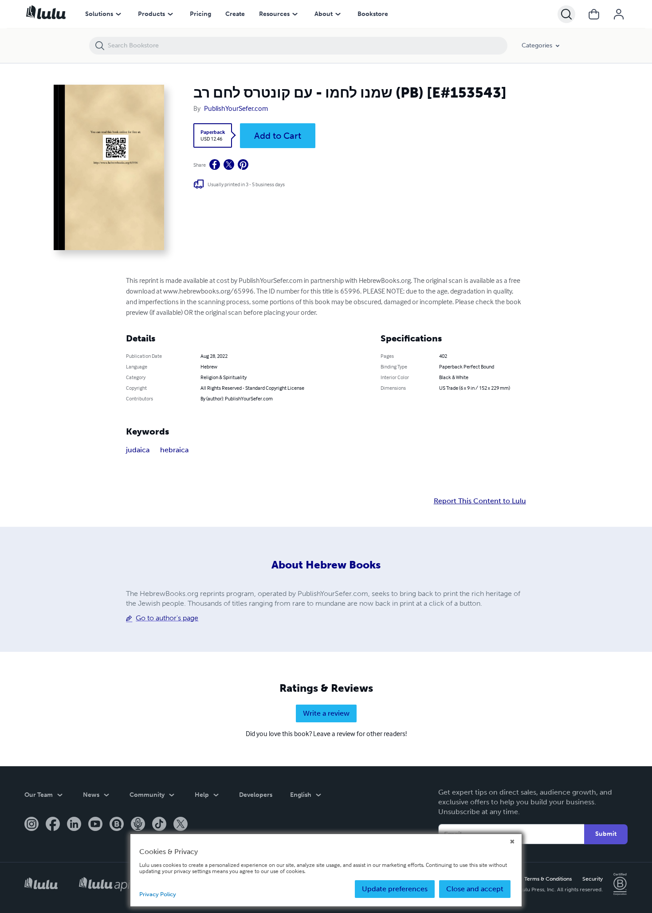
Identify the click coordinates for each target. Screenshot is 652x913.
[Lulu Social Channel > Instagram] (31, 825)
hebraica (174, 450)
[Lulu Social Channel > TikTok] (159, 825)
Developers (255, 795)
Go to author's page (167, 618)
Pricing (200, 14)
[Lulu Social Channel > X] (180, 825)
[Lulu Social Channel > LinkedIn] (74, 825)
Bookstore (372, 14)
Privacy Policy (157, 894)
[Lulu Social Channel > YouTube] (95, 825)
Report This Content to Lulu (480, 501)
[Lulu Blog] (117, 825)
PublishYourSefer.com (236, 108)
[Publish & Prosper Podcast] (138, 825)
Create (235, 14)
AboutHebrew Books (326, 564)
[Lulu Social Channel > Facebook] (53, 825)
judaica (137, 450)
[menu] (118, 14)
